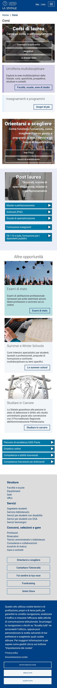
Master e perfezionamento (21, 205)
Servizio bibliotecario (18, 512)
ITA (37, 4)
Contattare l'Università (28, 567)
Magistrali (28, 51)
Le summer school (37, 367)
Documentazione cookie (16, 657)
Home (5, 15)
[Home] (17, 5)
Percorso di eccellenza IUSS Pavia (22, 442)
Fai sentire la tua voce (29, 575)
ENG (43, 4)
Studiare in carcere (37, 427)
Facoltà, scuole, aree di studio (33, 87)
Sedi (9, 494)
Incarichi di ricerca (16, 546)
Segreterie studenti (17, 508)
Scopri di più (43, 106)
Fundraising (28, 583)
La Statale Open (28, 58)
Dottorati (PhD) (15, 212)
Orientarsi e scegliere (28, 560)
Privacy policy (11, 653)
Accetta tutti (28, 681)
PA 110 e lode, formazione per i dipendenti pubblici (23, 237)
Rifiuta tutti (27, 673)
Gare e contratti (15, 550)
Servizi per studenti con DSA (22, 519)
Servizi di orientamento (28, 159)
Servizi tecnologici (16, 522)
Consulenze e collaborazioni (22, 543)
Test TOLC (28, 152)
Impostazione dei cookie (27, 665)
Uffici (9, 498)
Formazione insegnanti (19, 227)
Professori (12, 533)
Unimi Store (28, 591)
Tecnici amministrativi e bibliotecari (26, 539)
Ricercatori (12, 536)
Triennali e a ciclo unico (28, 44)
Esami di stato (39, 310)
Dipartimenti (13, 491)
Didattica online (12, 448)
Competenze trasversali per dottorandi (24, 461)
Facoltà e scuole (15, 487)
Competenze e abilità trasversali (21, 455)
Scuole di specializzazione (21, 218)
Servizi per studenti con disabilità (24, 515)
